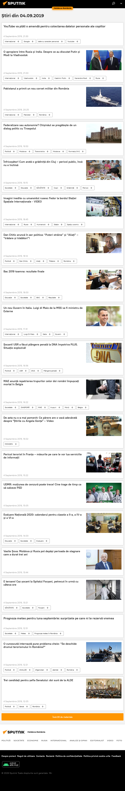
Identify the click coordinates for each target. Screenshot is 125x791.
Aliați (38, 261)
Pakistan (27, 115)
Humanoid (41, 224)
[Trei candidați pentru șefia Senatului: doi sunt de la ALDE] (103, 688)
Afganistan (39, 670)
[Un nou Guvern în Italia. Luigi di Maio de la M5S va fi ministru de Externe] (103, 316)
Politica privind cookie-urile (97, 756)
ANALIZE (23, 670)
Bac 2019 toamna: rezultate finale (24, 271)
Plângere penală (50, 371)
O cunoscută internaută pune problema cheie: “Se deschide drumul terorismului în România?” (40, 645)
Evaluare (39, 541)
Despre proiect (9, 756)
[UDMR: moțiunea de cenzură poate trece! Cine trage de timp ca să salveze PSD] (103, 493)
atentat (55, 670)
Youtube (70, 41)
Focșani (41, 608)
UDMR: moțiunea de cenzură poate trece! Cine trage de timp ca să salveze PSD (42, 486)
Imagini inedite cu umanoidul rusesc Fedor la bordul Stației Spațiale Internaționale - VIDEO (40, 200)
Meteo (23, 633)
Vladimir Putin (60, 78)
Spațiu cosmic (73, 224)
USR (21, 371)
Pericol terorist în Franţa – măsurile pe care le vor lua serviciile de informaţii (43, 456)
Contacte (40, 756)
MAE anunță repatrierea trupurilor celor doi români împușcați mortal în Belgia (41, 382)
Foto (119, 740)
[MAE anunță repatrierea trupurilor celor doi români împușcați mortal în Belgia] (103, 389)
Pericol (85, 188)
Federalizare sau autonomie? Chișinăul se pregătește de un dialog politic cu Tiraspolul (40, 127)
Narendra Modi (81, 78)
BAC (38, 297)
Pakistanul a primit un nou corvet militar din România (36, 88)
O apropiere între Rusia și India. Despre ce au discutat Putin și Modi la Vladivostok (42, 53)
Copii (56, 188)
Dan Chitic (23, 261)
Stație (56, 224)
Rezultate (52, 297)
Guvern (58, 334)
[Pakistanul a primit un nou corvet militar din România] (103, 97)
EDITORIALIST (97, 740)
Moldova (22, 151)
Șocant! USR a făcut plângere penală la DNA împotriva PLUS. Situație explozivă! (41, 346)
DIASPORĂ (25, 407)
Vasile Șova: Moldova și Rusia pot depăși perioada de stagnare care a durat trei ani (42, 553)
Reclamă (50, 756)
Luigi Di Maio (29, 334)
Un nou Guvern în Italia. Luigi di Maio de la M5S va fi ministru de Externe (43, 309)
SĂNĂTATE (40, 188)
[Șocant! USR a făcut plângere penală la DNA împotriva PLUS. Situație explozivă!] (103, 353)
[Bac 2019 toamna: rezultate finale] (103, 280)
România (42, 115)
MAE (40, 407)
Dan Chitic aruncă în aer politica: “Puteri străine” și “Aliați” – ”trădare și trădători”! (41, 236)
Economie (32, 740)
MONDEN (9, 444)
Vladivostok (28, 78)
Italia (45, 334)
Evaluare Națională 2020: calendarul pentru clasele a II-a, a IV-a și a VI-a (43, 516)
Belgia (80, 407)
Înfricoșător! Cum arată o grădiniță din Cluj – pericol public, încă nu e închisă (43, 163)
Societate (8, 188)
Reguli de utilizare (26, 756)
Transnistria (40, 151)
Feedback (116, 756)
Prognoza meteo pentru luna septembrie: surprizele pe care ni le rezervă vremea (59, 618)
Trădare (52, 261)
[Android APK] (10, 764)
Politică (8, 151)
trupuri (53, 407)
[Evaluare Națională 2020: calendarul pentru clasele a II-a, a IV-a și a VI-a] (103, 523)
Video (110, 740)
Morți (67, 407)
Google (27, 41)
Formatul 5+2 (74, 151)
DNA (33, 371)
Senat (21, 706)
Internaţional (10, 41)
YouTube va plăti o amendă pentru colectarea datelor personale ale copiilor (54, 26)
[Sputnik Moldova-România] (15, 6)
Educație (24, 188)
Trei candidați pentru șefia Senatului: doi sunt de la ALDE (38, 680)
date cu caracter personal (48, 41)
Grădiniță (70, 188)
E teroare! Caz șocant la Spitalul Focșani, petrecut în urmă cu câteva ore (41, 583)
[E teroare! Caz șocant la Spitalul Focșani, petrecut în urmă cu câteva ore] (103, 590)
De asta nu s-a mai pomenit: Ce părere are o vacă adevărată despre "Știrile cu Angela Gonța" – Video (40, 419)
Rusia (98, 78)
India (44, 78)
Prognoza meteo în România (45, 633)
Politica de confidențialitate (68, 756)
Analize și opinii (78, 740)
